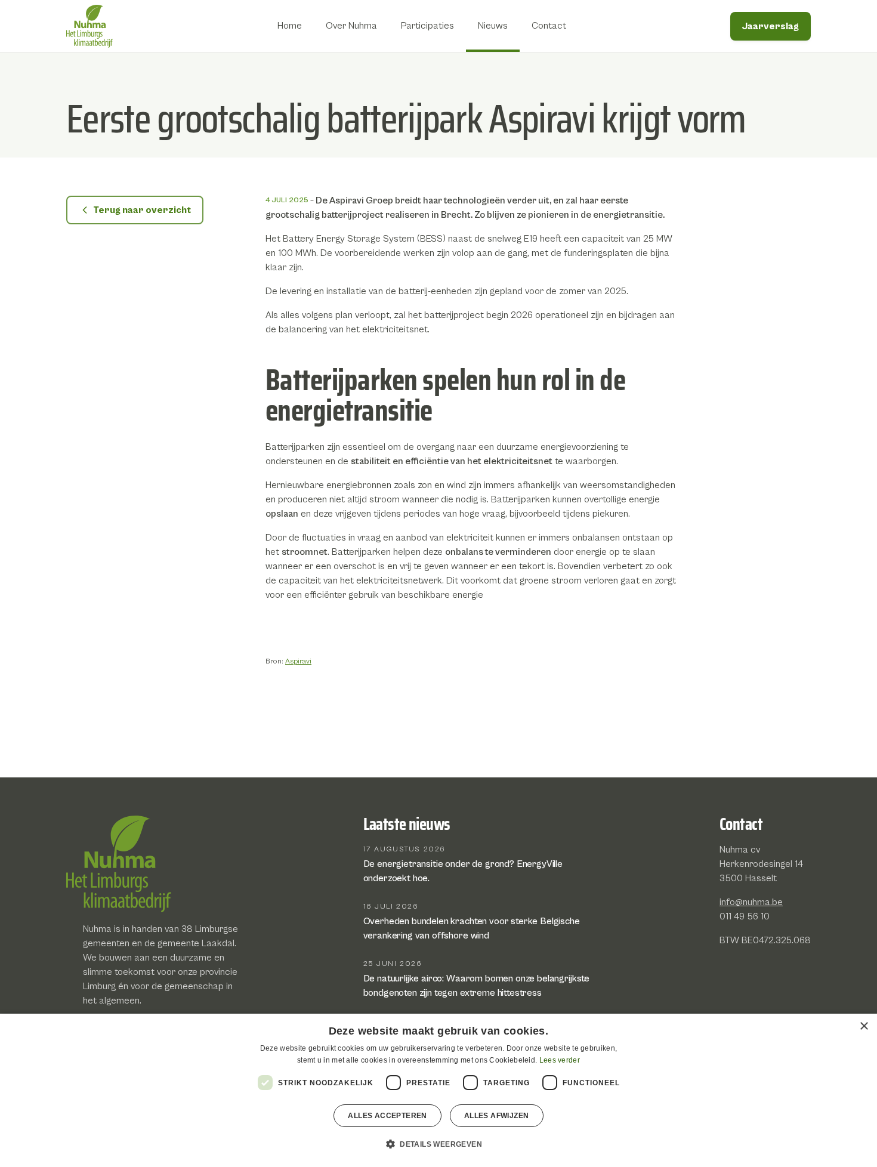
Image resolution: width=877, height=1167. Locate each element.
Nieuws (493, 25)
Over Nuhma (351, 25)
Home (289, 25)
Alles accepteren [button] (387, 1116)
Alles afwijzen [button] (496, 1116)
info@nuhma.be (751, 902)
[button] (438, 1144)
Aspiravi (298, 661)
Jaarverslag (770, 26)
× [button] (863, 1026)
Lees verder (559, 1060)
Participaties (427, 25)
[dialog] (438, 1090)
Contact (549, 25)
